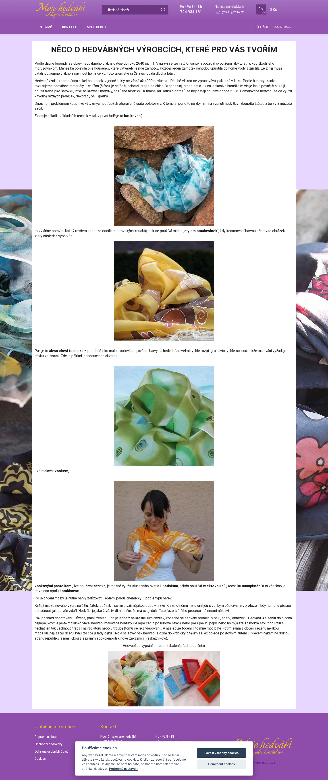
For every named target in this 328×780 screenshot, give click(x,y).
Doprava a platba (46, 737)
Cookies (40, 758)
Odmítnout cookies (221, 764)
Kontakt (69, 27)
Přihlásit (261, 27)
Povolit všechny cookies (221, 753)
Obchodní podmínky (48, 744)
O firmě (46, 27)
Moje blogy (96, 27)
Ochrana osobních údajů (52, 751)
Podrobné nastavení (123, 768)
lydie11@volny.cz (233, 12)
